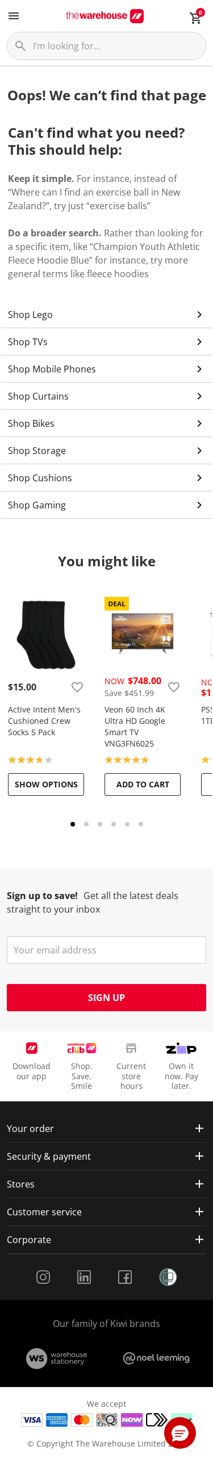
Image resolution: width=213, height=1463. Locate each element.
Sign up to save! (42, 895)
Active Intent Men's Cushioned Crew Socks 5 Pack (44, 720)
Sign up (106, 997)
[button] (180, 1433)
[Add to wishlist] (77, 687)
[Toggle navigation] (13, 16)
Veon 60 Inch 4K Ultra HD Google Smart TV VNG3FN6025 (135, 726)
